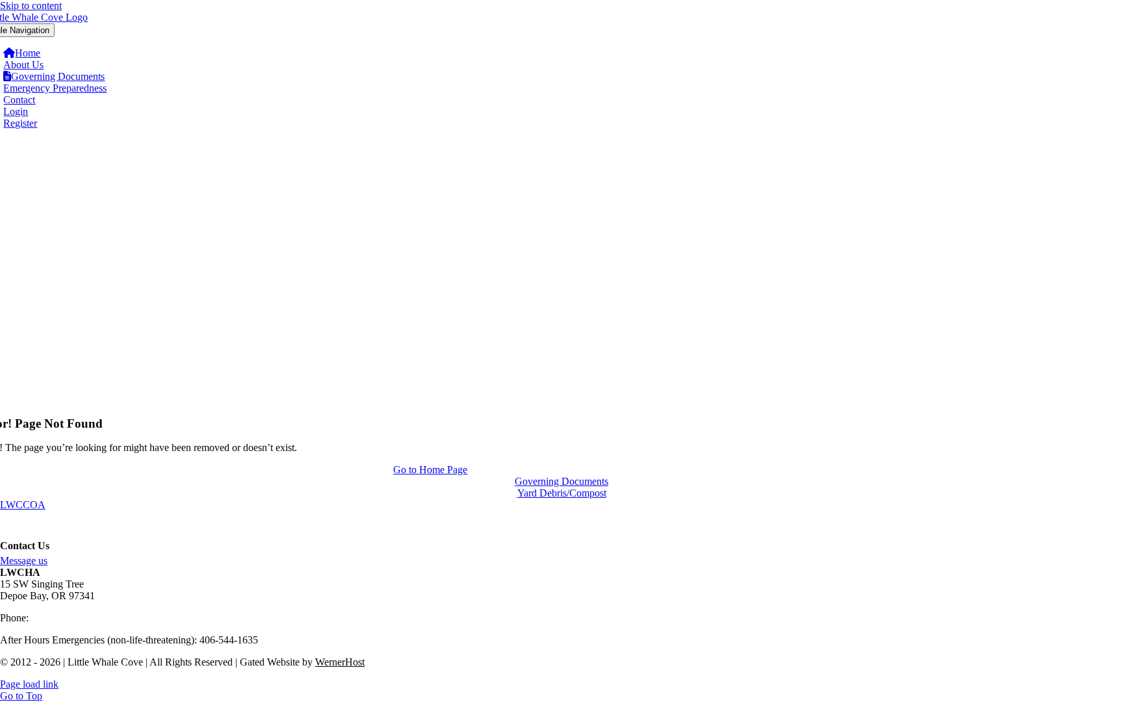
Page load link (29, 684)
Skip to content (31, 5)
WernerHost (340, 662)
